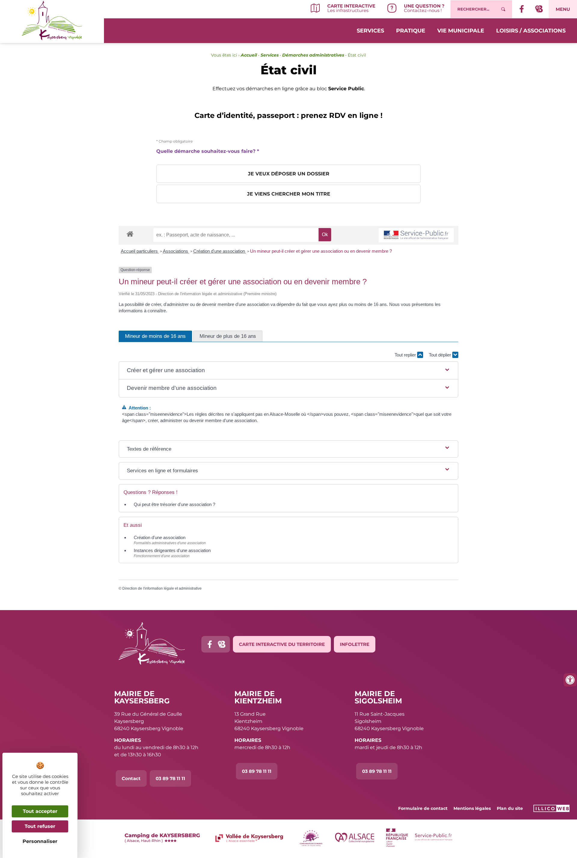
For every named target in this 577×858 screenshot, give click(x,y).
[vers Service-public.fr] (416, 235)
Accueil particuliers (140, 251)
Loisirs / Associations (531, 30)
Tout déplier (440, 354)
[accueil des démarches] (130, 233)
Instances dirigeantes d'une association (172, 550)
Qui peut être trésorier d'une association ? (174, 504)
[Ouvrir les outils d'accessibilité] (570, 680)
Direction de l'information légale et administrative (162, 588)
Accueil (249, 55)
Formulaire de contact (422, 808)
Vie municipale (460, 30)
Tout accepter (40, 811)
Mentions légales (472, 808)
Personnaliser (40, 841)
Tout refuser (40, 826)
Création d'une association (219, 251)
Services (370, 30)
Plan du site (510, 808)
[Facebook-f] (209, 644)
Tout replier (406, 354)
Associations (176, 251)
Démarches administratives (313, 55)
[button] (288, 370)
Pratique (410, 30)
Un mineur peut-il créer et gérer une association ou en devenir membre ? (321, 251)
